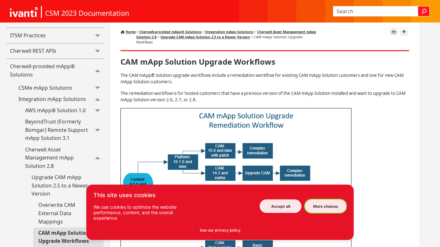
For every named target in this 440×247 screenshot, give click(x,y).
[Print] (393, 31)
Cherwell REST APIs (33, 50)
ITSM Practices (28, 35)
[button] (424, 11)
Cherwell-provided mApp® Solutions (42, 70)
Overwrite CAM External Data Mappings (56, 213)
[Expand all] (404, 31)
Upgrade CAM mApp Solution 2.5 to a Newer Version (60, 185)
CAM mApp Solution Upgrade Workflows (64, 237)
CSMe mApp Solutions (45, 87)
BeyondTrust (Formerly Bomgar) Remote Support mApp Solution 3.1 (56, 130)
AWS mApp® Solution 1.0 (55, 110)
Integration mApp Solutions (52, 99)
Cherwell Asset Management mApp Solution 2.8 (49, 157)
